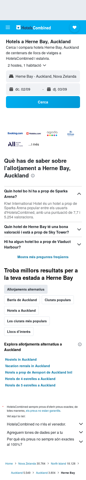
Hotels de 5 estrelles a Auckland (30, 385)
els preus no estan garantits (43, 410)
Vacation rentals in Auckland (27, 365)
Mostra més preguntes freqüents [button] (43, 256)
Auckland (17, 472)
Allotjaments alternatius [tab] (25, 289)
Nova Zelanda (27, 463)
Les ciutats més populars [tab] (27, 321)
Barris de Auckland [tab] (22, 299)
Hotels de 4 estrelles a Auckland (30, 378)
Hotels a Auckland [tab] (21, 310)
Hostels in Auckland (21, 359)
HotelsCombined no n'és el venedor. (36, 424)
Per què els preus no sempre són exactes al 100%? (40, 441)
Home (9, 463)
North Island (58, 463)
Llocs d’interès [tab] (19, 331)
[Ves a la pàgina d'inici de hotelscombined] (33, 27)
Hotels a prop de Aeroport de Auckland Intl (38, 372)
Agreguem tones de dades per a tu (35, 432)
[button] (8, 27)
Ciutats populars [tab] (58, 299)
